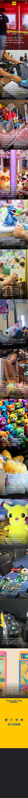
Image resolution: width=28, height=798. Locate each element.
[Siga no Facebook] (11, 721)
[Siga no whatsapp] (6, 721)
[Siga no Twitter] (17, 721)
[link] (14, 724)
